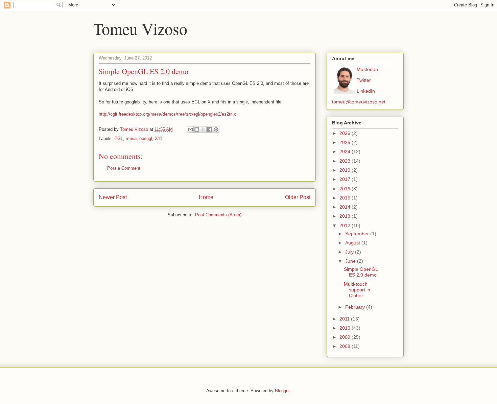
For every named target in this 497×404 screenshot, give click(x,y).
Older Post (297, 197)
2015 (345, 197)
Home (206, 197)
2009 (345, 337)
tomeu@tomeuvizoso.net (358, 101)
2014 (345, 207)
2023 (345, 161)
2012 (345, 225)
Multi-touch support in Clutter (357, 289)
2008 (345, 346)
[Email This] (190, 129)
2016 (345, 188)
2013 (345, 216)
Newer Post (113, 197)
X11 (158, 138)
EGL (118, 138)
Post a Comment (123, 168)
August (353, 242)
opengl (145, 138)
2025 (345, 142)
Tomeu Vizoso (140, 28)
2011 (345, 319)
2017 (345, 179)
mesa (131, 138)
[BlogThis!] (196, 129)
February (355, 307)
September (357, 233)
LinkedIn (366, 91)
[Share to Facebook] (209, 129)
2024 (345, 151)
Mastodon (367, 69)
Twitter (364, 80)
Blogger (282, 390)
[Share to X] (203, 129)
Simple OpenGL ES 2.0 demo (361, 272)
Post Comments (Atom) (218, 214)
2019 (345, 170)
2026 (345, 133)
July (350, 252)
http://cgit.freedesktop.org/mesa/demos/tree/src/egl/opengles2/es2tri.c (167, 114)
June (351, 261)
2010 (345, 328)
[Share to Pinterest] (216, 129)
